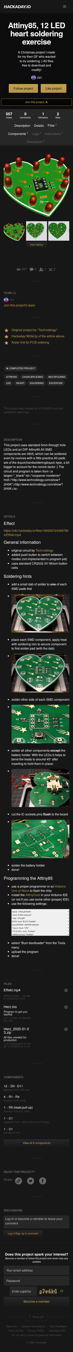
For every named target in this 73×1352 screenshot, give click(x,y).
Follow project (23, 88)
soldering (37, 383)
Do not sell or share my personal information (37, 1335)
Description (22, 125)
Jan (39, 77)
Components (18, 133)
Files (52, 125)
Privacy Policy (36, 1330)
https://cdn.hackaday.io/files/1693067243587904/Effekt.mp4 (36, 532)
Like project (54, 88)
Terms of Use (15, 1330)
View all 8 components (36, 1143)
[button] (64, 6)
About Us (11, 1326)
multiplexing (56, 377)
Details (39, 125)
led (8, 383)
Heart (20, 383)
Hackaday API (57, 1330)
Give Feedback (58, 1326)
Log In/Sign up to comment (23, 1233)
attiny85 (11, 377)
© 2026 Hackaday (36, 1342)
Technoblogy (44, 550)
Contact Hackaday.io (33, 1326)
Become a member (15, 1258)
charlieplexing (32, 377)
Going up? (38, 1317)
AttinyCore (33, 895)
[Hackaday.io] (17, 6)
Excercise (56, 383)
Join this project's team (19, 305)
